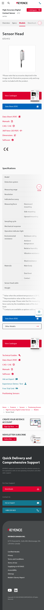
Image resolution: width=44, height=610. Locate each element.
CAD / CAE (6, 126)
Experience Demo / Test (12, 383)
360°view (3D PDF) (10, 130)
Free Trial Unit (8, 388)
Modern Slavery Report (16, 577)
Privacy (10, 555)
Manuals (6, 121)
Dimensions (7, 135)
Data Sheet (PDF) (9, 116)
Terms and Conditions (16, 559)
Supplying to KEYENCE (16, 566)
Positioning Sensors (10, 393)
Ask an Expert (8, 379)
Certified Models (14, 552)
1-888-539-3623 (10, 510)
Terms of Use (12, 563)
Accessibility (12, 570)
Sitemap (11, 574)
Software (6, 140)
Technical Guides (9, 355)
